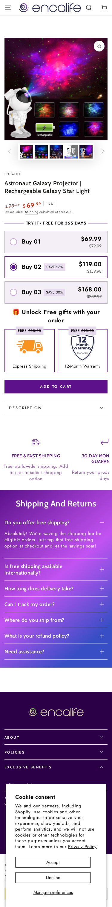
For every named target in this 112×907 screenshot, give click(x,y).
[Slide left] (9, 152)
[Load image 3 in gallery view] (56, 152)
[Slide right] (103, 152)
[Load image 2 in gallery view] (41, 152)
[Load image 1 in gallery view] (26, 152)
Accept (53, 862)
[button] (88, 8)
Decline (53, 877)
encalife (12, 174)
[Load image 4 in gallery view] (71, 152)
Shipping (32, 212)
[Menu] (8, 8)
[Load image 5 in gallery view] (86, 152)
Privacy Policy (82, 846)
